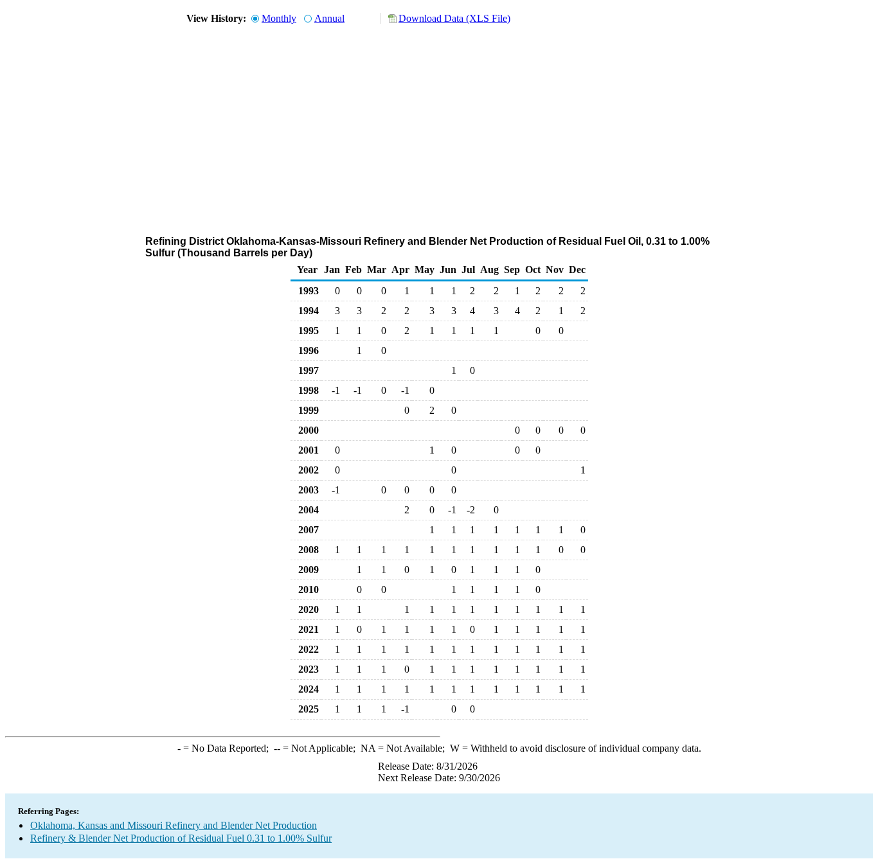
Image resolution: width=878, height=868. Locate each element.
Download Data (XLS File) (454, 18)
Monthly (279, 18)
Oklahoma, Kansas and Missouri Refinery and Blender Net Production (173, 825)
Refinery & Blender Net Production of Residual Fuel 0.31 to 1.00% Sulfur (181, 838)
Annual (329, 18)
